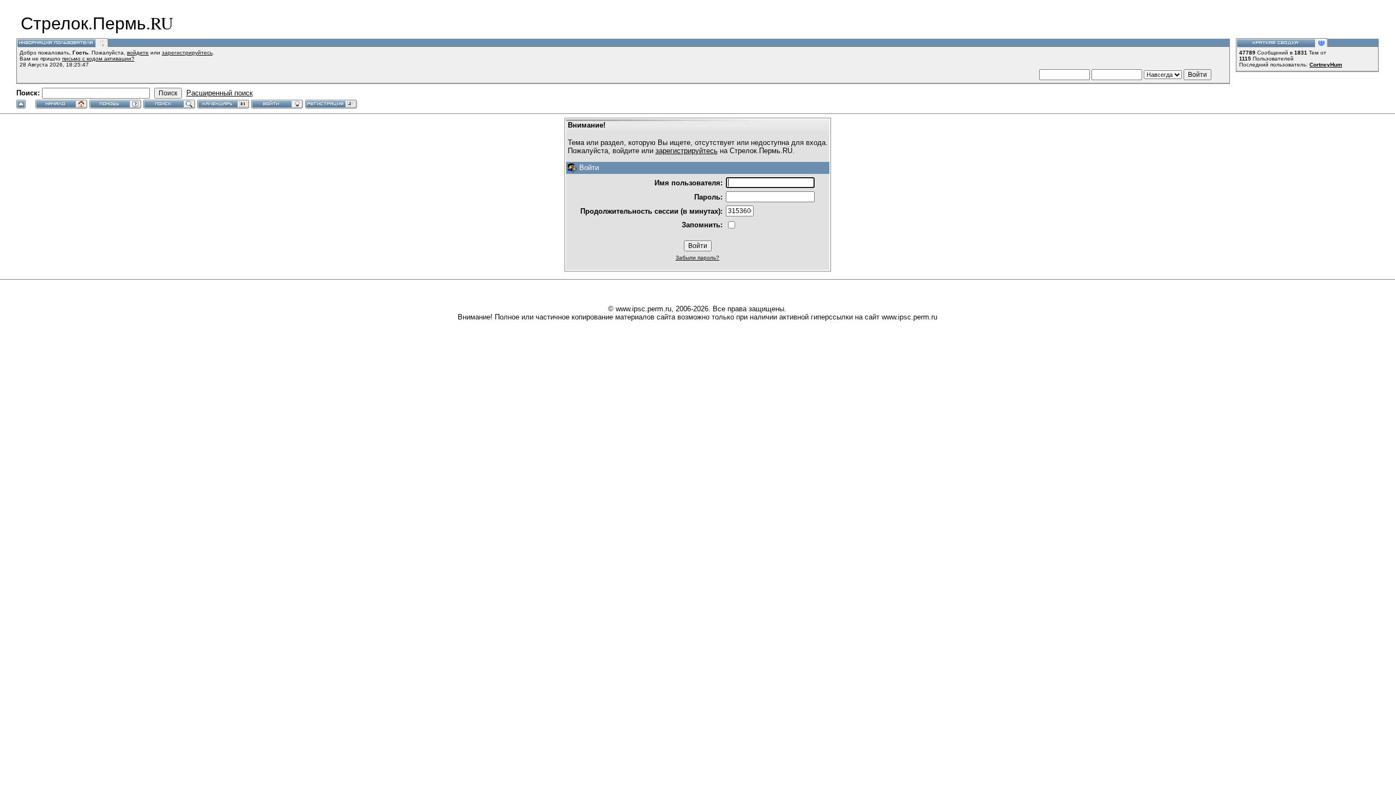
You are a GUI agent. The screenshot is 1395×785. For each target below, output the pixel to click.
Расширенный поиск (219, 93)
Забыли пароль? (697, 258)
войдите (138, 53)
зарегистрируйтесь (187, 53)
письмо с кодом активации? (98, 59)
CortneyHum (1325, 65)
